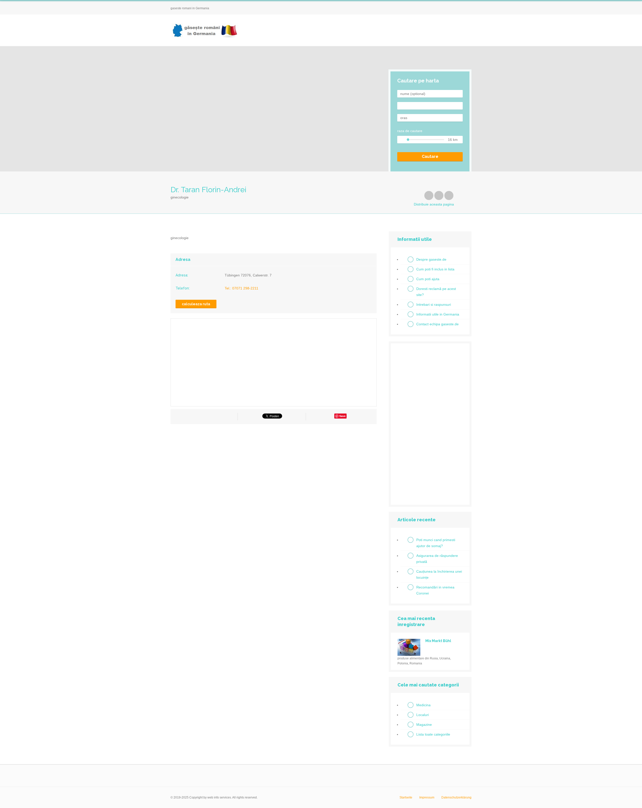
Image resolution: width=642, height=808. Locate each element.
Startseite (405, 797)
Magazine (424, 725)
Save (342, 416)
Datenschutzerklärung (456, 797)
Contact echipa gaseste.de (437, 324)
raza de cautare (409, 131)
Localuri (422, 715)
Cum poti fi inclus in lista (435, 269)
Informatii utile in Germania (437, 314)
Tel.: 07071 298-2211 (241, 288)
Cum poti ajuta (427, 279)
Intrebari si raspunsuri (433, 304)
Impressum (426, 797)
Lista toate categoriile (433, 734)
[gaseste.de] (204, 30)
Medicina (423, 705)
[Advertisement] (274, 473)
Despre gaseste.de (431, 259)
